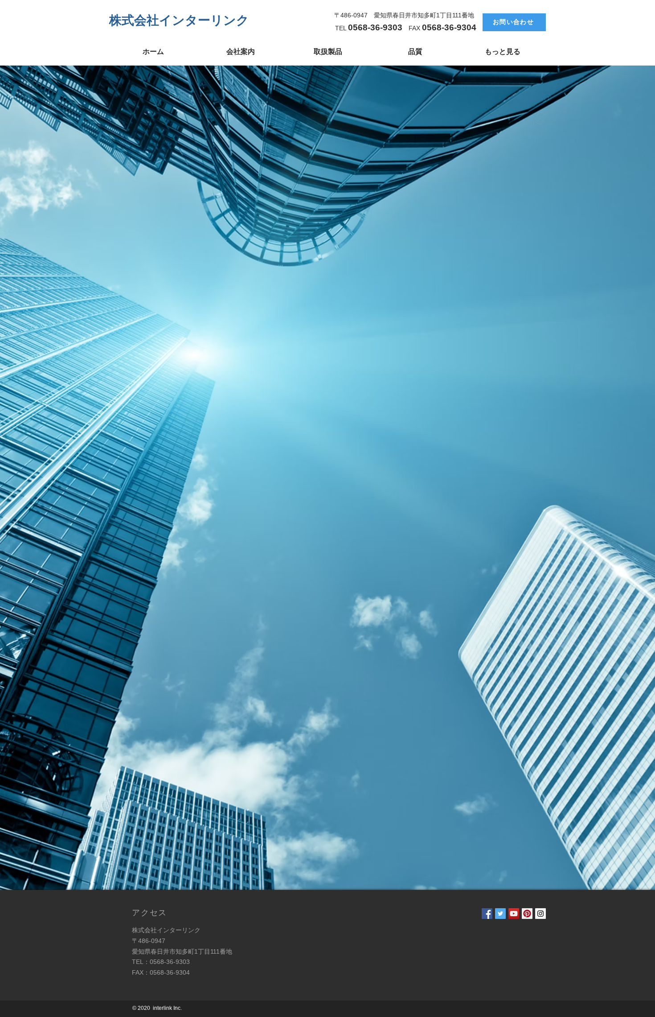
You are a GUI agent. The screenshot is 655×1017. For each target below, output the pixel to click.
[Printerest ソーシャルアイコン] (527, 913)
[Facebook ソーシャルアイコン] (487, 913)
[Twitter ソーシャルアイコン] (500, 913)
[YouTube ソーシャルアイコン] (513, 913)
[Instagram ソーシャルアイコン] (540, 913)
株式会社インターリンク (179, 20)
